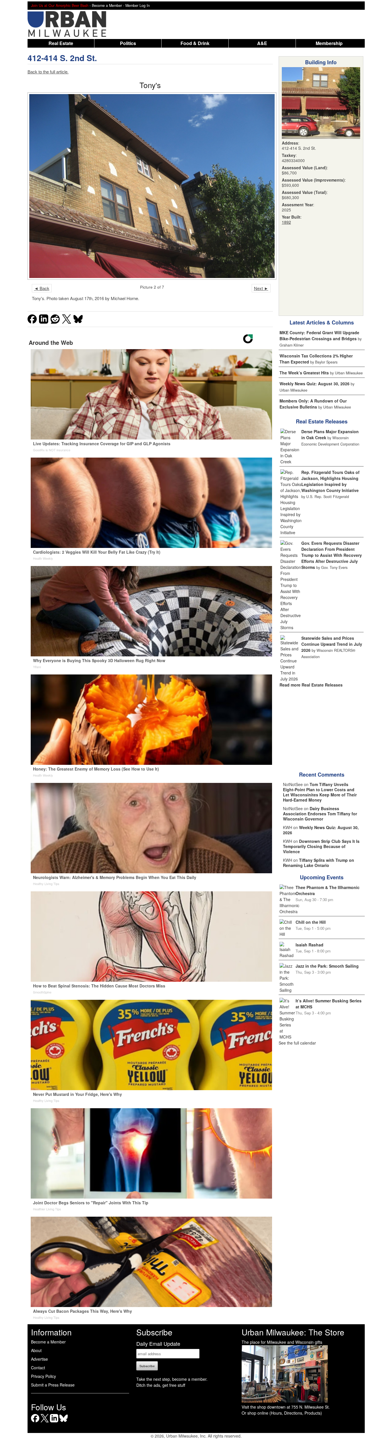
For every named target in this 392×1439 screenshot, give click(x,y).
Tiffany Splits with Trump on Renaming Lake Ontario (318, 862)
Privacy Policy (43, 1376)
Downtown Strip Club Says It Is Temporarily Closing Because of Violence (321, 846)
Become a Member (48, 1342)
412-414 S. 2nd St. (62, 58)
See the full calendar (297, 1043)
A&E (262, 43)
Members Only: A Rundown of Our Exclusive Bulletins (313, 404)
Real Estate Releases (322, 421)
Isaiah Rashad (309, 945)
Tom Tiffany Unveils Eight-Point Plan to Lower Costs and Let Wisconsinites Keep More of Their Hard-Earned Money (320, 792)
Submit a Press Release (53, 1385)
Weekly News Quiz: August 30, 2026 (315, 383)
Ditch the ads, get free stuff (160, 1385)
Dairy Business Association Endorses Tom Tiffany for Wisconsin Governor (320, 814)
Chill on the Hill (311, 922)
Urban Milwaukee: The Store (293, 1332)
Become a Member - (108, 5)
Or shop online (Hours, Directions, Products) (282, 1413)
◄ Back (41, 288)
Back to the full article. (48, 72)
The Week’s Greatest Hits (304, 373)
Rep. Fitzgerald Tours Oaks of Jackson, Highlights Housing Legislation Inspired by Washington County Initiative (330, 481)
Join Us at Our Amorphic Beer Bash (59, 5)
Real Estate (60, 43)
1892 (286, 222)
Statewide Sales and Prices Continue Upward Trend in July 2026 (331, 644)
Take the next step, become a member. (171, 1379)
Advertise (39, 1359)
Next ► (261, 288)
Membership (329, 43)
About (36, 1350)
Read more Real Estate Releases (311, 685)
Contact (38, 1367)
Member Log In (137, 5)
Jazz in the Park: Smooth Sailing (327, 966)
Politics (128, 43)
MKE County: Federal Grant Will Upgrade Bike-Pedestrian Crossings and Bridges (319, 335)
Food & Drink (195, 43)
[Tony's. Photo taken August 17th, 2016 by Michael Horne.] (150, 186)
